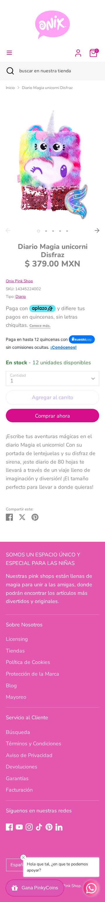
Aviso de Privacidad (29, 755)
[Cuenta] (78, 51)
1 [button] (38, 231)
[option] (52, 164)
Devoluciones (21, 766)
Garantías (17, 778)
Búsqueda (18, 732)
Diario (20, 296)
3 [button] (53, 231)
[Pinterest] (49, 827)
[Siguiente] (97, 230)
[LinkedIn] (58, 827)
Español (18, 865)
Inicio (10, 87)
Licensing (17, 639)
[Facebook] (9, 827)
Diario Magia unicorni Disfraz (47, 87)
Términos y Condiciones (33, 743)
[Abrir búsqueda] (9, 71)
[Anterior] (7, 230)
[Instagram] (29, 827)
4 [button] (60, 231)
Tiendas (15, 650)
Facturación (19, 789)
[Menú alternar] (9, 53)
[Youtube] (19, 827)
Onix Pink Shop (19, 281)
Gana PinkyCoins (38, 887)
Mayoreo (16, 697)
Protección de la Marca (32, 673)
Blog (11, 685)
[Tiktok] (39, 827)
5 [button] (67, 231)
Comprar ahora (52, 415)
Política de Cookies (28, 662)
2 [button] (46, 231)
